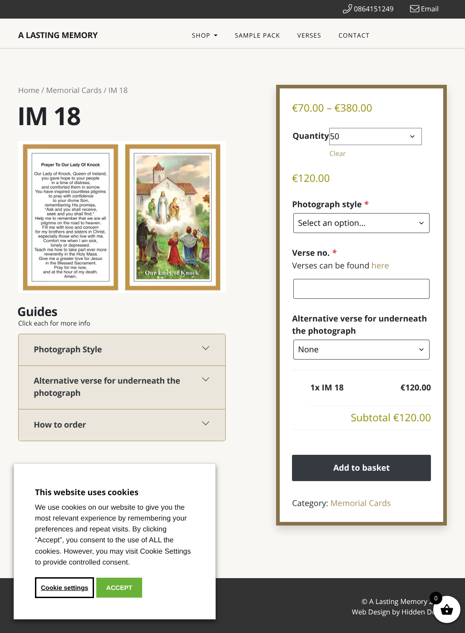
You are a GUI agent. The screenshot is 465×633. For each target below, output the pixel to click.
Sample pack (257, 35)
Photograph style (330, 204)
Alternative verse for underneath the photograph (359, 324)
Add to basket (361, 468)
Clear (337, 153)
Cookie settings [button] (64, 587)
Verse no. (314, 253)
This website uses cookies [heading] (87, 492)
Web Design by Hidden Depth (399, 612)
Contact (354, 35)
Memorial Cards (73, 90)
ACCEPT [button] (119, 587)
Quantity (310, 136)
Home (29, 90)
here (380, 265)
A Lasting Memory (58, 35)
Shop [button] (202, 35)
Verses (309, 35)
